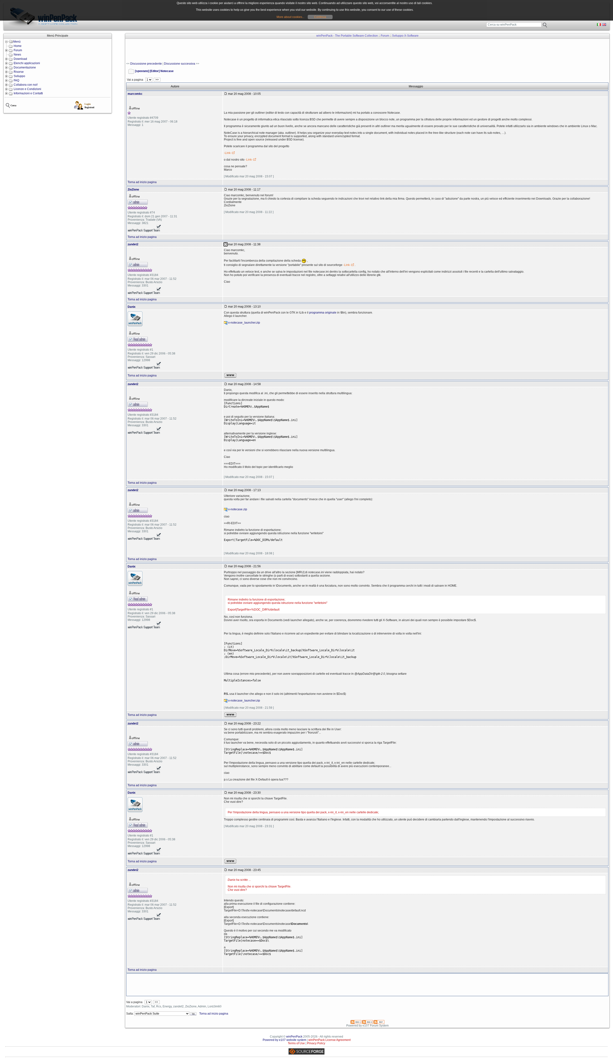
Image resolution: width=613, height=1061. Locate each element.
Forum (18, 50)
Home (18, 46)
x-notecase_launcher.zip (244, 322)
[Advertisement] (213, 50)
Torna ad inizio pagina (142, 182)
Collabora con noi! (26, 84)
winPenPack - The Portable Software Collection (347, 35)
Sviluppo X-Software (405, 35)
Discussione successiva (179, 63)
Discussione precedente (146, 63)
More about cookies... (290, 17)
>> (157, 79)
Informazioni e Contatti (28, 93)
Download (20, 59)
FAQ (16, 80)
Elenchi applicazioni (27, 63)
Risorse (19, 71)
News (17, 54)
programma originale (322, 312)
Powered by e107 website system (284, 1040)
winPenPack (294, 1036)
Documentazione (25, 67)
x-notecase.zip (237, 509)
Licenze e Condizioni (27, 89)
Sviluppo (19, 76)
